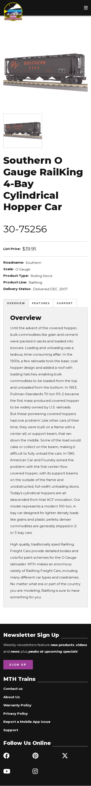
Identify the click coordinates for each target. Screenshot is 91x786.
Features (41, 303)
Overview (16, 303)
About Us (11, 697)
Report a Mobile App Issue (26, 722)
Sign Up (18, 664)
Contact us (13, 689)
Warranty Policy (17, 705)
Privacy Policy (15, 713)
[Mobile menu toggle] (86, 7)
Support (65, 303)
